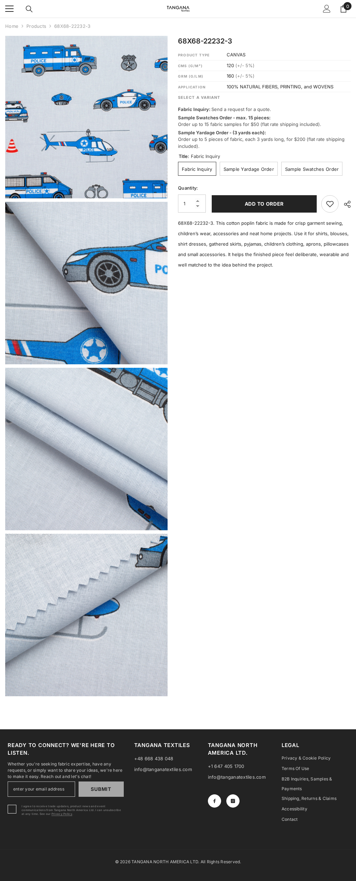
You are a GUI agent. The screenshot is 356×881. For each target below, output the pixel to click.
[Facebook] (214, 801)
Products (36, 26)
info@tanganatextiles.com (163, 769)
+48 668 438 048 (153, 758)
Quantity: (188, 188)
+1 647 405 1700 (226, 766)
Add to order (263, 204)
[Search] (29, 9)
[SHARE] (345, 204)
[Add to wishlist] (330, 204)
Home (11, 26)
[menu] (9, 9)
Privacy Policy (61, 814)
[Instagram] (233, 801)
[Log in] (327, 9)
